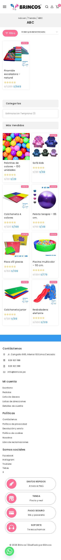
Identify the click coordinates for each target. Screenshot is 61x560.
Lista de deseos (11, 396)
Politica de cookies (13, 433)
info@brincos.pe (16, 371)
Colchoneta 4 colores (12, 215)
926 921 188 (14, 360)
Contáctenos (10, 419)
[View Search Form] (45, 6)
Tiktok (6, 468)
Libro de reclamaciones (15, 442)
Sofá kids (38, 163)
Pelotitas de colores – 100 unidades (12, 166)
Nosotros (7, 437)
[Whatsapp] (9, 551)
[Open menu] (5, 7)
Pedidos (7, 392)
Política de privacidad (15, 424)
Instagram (8, 459)
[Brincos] (26, 6)
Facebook (8, 455)
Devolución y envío (13, 428)
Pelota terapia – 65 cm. (44, 215)
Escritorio (8, 387)
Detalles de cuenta (13, 406)
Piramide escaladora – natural (12, 74)
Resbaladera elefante (40, 311)
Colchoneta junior (15, 309)
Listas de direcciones (14, 401)
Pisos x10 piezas (13, 261)
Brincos (47, 544)
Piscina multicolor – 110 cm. (44, 263)
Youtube (7, 463)
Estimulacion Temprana (21, 113)
